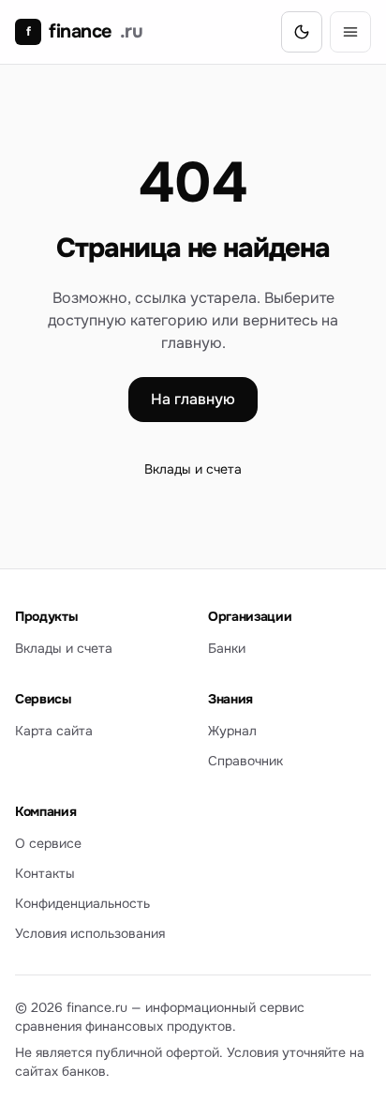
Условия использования (90, 933)
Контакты (45, 873)
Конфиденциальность (82, 903)
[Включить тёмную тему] (301, 32)
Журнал (232, 730)
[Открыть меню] (350, 32)
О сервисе (48, 843)
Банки (226, 648)
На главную (193, 399)
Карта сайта (54, 730)
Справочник (245, 760)
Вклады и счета (193, 469)
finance (84, 31)
